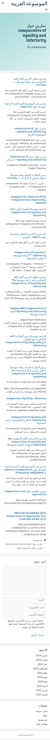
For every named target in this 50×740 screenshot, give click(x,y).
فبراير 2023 (41, 694)
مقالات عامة (41, 724)
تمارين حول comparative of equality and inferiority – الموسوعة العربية (30, 131)
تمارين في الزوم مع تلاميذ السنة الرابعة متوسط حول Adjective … (25, 105)
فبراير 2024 (41, 660)
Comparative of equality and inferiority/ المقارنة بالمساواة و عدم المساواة (25, 420)
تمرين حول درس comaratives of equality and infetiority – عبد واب (26, 158)
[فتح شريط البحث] (3, 3)
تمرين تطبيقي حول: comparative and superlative (25, 492)
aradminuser (38, 47)
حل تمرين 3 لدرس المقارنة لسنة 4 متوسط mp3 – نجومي (28, 235)
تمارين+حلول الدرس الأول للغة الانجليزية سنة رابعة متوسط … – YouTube (29, 82)
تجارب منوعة (41, 711)
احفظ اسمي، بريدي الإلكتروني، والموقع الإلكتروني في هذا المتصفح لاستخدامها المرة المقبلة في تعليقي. (25, 623)
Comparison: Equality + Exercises (26, 398)
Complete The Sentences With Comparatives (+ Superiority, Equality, (28, 199)
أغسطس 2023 (40, 668)
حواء (45, 715)
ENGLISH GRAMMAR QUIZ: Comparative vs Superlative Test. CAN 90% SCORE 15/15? (26, 516)
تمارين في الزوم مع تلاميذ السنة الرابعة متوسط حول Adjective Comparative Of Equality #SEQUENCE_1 (25, 469)
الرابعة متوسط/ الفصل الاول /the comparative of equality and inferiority (28, 212)
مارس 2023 (41, 690)
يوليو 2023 (42, 673)
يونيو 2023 (42, 677)
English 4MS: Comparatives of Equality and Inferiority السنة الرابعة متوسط (28, 311)
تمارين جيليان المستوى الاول (30, 548)
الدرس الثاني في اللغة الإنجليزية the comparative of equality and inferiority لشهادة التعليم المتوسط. (26, 441)
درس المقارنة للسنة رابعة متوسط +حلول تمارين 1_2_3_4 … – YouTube (26, 176)
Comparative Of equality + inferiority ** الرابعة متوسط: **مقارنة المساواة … (29, 255)
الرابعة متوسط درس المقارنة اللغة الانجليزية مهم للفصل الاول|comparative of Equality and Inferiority (25, 340)
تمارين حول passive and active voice (24, 544)
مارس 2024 (41, 655)
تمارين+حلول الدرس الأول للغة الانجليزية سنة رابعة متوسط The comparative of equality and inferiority (28, 281)
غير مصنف (38, 540)
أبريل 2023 (42, 686)
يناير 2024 (42, 664)
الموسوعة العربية (29, 3)
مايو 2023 (42, 681)
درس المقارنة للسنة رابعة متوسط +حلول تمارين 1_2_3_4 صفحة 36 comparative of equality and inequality (28, 371)
